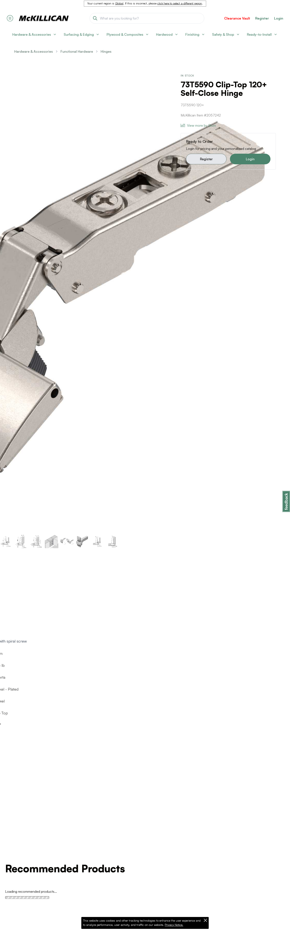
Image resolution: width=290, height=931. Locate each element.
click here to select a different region (179, 3)
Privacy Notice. (174, 925)
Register (206, 159)
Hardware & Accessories (33, 51)
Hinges (106, 51)
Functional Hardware (77, 51)
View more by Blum (201, 125)
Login (278, 18)
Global (119, 3)
